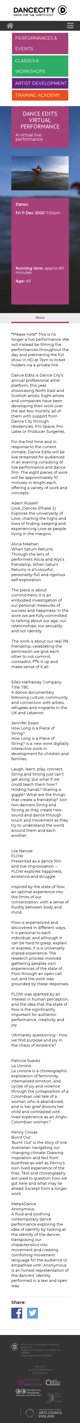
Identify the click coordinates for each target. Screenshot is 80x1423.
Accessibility (40, 1373)
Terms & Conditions (40, 1369)
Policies (40, 1366)
